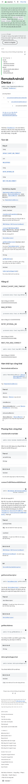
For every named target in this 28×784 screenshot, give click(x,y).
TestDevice (12, 88)
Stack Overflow (5, 764)
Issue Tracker (4, 767)
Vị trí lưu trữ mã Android (7, 714)
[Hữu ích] (25, 52)
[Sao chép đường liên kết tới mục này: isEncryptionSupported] (19, 657)
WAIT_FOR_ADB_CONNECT (9, 181)
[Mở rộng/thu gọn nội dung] (11, 58)
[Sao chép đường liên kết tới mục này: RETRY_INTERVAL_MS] (18, 324)
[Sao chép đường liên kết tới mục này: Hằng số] (10, 282)
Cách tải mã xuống (5, 719)
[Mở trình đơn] (2, 2)
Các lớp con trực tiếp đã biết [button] (9, 114)
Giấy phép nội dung (20, 701)
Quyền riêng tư (12, 775)
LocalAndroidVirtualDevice (9, 114)
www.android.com (5, 759)
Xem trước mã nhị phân (7, 721)
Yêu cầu (3, 716)
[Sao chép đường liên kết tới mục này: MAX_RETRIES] (13, 307)
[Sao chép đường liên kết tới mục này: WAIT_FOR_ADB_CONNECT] (22, 343)
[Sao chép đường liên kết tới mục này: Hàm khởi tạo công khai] (23, 364)
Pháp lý (22, 772)
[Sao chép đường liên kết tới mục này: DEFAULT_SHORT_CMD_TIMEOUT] (2, 289)
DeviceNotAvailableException (12, 567)
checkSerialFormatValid (10, 214)
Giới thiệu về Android (6, 772)
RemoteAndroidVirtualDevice (9, 115)
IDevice (18, 192)
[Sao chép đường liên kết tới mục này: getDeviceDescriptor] (18, 575)
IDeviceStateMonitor (14, 194)
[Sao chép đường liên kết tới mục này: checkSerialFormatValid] (19, 434)
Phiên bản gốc (4, 724)
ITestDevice (11, 128)
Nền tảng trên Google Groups (8, 743)
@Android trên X (5, 733)
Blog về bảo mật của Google (8, 740)
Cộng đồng (16, 772)
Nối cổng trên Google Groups (8, 748)
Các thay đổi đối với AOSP (13, 26)
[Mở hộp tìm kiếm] (15, 2)
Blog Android (4, 738)
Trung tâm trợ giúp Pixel (7, 757)
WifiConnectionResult (9, 554)
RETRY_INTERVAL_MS (8, 171)
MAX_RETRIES (6, 162)
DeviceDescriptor (8, 238)
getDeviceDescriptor (9, 242)
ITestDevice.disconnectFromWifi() (12, 511)
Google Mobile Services (7, 762)
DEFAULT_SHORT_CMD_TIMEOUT (11, 153)
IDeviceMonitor (13, 195)
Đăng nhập (23, 2)
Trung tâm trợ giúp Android (8, 754)
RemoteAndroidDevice (9, 192)
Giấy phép (4, 775)
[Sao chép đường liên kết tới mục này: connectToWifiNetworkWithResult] (2, 485)
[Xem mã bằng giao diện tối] (26, 293)
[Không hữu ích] (25, 54)
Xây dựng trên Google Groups (8, 745)
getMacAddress (7, 259)
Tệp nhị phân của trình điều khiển (9, 726)
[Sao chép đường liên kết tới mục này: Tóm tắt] (9, 140)
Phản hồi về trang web (7, 777)
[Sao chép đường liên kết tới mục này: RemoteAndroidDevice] (19, 368)
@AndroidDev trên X (6, 735)
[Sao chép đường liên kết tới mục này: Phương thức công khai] (23, 429)
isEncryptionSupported (10, 271)
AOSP (2, 48)
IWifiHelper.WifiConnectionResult (13, 224)
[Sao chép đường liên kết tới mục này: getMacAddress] (14, 626)
